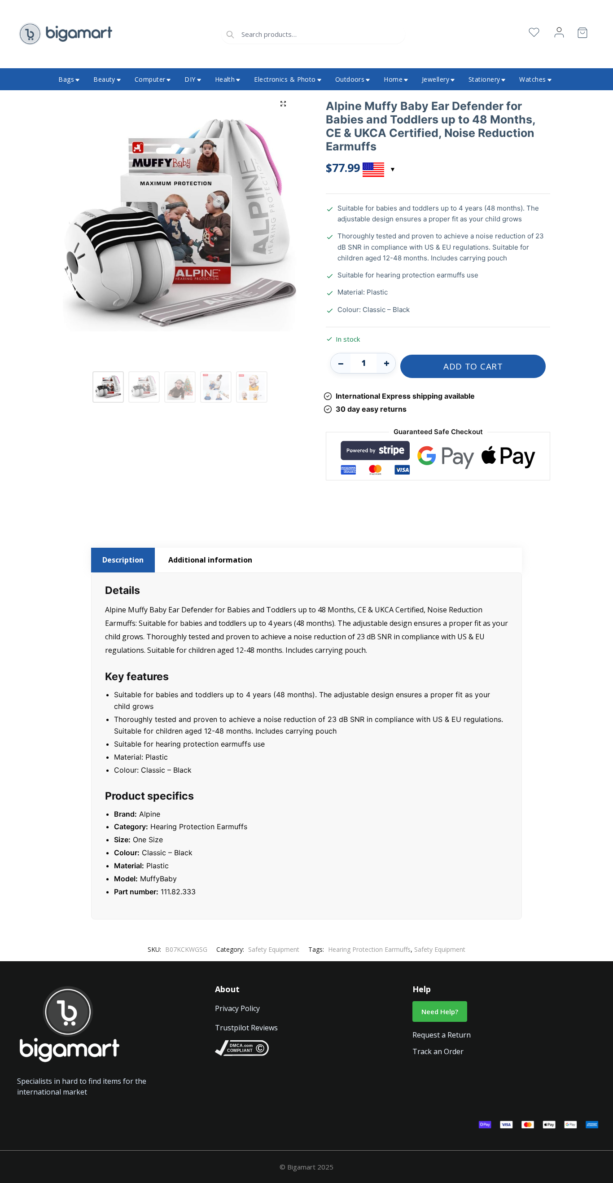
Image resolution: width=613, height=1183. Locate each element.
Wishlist (534, 32)
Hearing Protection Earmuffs (369, 949)
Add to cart (473, 366)
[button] (283, 104)
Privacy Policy (237, 1008)
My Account (559, 32)
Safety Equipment (273, 949)
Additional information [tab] (210, 560)
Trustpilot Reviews (246, 1028)
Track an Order (438, 1051)
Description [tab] (123, 560)
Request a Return (441, 1035)
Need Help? (439, 1011)
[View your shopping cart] (582, 34)
